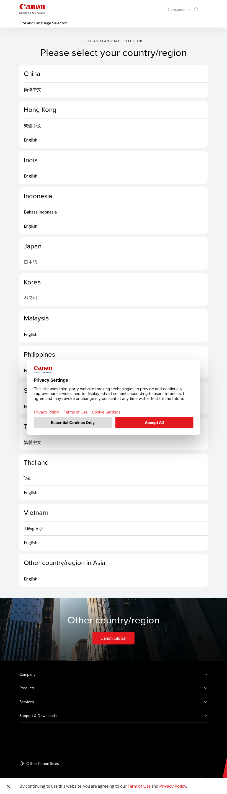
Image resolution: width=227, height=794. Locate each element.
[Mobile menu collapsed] (204, 9)
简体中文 (33, 89)
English (30, 139)
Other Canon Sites (42, 763)
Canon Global (113, 638)
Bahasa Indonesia (40, 211)
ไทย (28, 478)
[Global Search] (196, 9)
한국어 (30, 297)
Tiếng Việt (33, 528)
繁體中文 (33, 125)
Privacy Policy (172, 785)
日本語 (30, 261)
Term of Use (139, 785)
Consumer (177, 9)
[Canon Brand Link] (32, 9)
